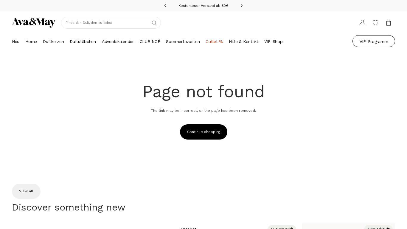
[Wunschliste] (375, 22)
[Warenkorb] (388, 22)
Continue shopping (203, 132)
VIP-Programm (374, 41)
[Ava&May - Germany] (34, 22)
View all (26, 191)
